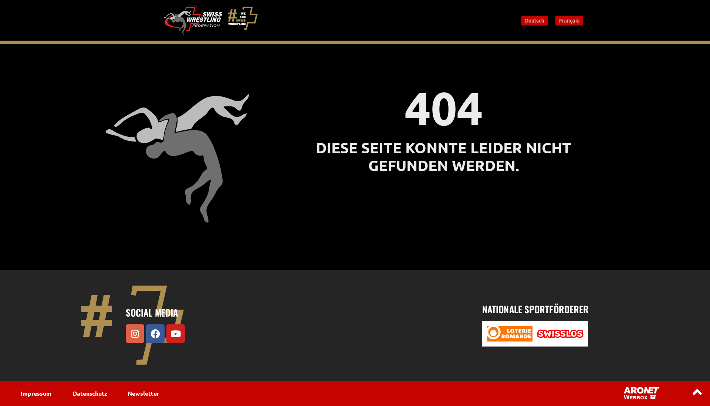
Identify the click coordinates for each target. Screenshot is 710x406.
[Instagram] (135, 333)
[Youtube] (175, 333)
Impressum (36, 393)
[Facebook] (155, 333)
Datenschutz (90, 393)
